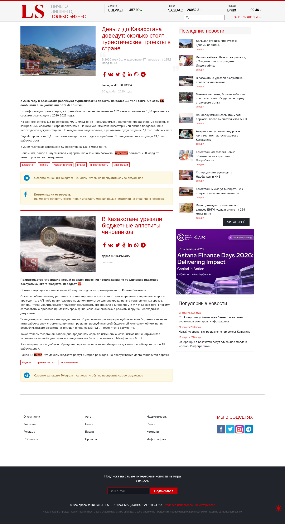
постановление (69, 362)
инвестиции (121, 164)
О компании (32, 416)
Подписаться (163, 491)
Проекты (91, 439)
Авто (88, 416)
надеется (121, 153)
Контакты (30, 424)
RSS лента (31, 439)
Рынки (151, 424)
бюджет (26, 362)
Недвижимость (157, 416)
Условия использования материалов (190, 504)
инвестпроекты (99, 164)
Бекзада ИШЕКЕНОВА (117, 85)
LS (162, 100)
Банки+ (90, 424)
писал (38, 354)
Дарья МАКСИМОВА (116, 256)
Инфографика (156, 439)
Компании (153, 431)
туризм (44, 164)
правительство (45, 362)
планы (81, 164)
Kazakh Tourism (63, 164)
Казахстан (28, 164)
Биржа (89, 431)
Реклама (29, 431)
